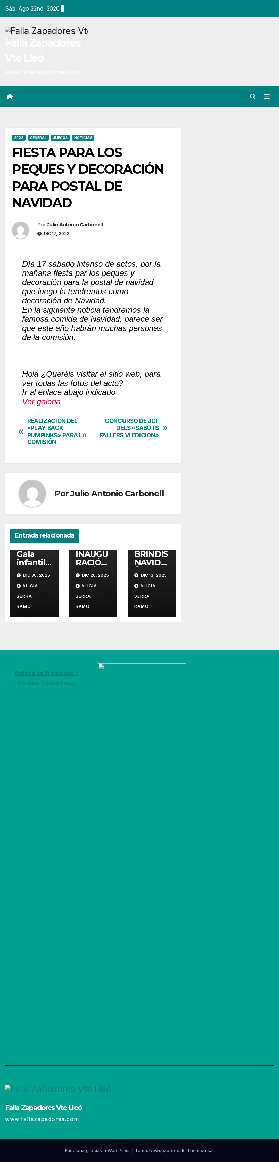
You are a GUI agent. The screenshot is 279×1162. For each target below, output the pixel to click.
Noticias (83, 138)
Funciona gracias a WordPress (98, 1150)
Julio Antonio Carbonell (75, 225)
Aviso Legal (60, 683)
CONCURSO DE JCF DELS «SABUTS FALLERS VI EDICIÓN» (129, 428)
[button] (253, 96)
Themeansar (200, 1150)
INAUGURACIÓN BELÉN (92, 562)
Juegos (60, 138)
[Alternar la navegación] (267, 96)
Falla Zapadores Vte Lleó (43, 1108)
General (38, 138)
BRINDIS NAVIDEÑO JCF (151, 562)
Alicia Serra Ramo (27, 596)
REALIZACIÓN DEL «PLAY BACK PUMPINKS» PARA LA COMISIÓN (57, 431)
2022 (18, 138)
